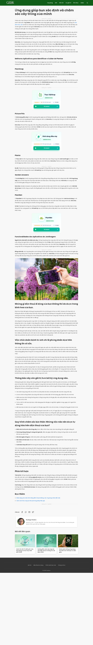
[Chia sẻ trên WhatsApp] (25, 512)
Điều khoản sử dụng (38, 565)
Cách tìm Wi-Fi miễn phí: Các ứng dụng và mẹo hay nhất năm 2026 (24, 550)
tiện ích (61, 3)
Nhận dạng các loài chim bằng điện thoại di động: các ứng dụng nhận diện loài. (38, 498)
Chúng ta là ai (61, 565)
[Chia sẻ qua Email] (29, 512)
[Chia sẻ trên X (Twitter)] (33, 512)
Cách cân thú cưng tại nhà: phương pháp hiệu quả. (30, 501)
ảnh (56, 3)
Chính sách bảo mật (50, 565)
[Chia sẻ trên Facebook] (22, 512)
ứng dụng (50, 3)
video (82, 3)
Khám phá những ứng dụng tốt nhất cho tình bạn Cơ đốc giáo (67, 550)
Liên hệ (29, 565)
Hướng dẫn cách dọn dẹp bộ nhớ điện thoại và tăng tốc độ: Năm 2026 (46, 550)
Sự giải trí (68, 3)
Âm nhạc (75, 3)
